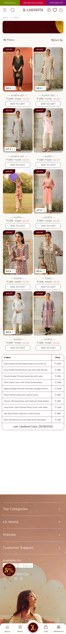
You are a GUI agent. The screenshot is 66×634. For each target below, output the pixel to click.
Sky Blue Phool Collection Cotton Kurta (22, 413)
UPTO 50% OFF (56, 3)
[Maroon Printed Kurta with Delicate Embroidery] (18, 252)
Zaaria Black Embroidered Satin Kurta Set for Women (25, 364)
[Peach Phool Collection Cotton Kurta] (48, 191)
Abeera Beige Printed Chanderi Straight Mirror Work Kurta (25, 388)
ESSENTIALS (10, 3)
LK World (10, 522)
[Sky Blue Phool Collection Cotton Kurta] (18, 313)
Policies (9, 535)
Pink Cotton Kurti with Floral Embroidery (23, 382)
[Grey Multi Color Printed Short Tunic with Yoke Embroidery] (48, 252)
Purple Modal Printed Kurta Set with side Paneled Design (23, 376)
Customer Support (18, 548)
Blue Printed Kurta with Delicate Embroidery (25, 420)
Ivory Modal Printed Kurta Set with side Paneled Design (26, 370)
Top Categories (15, 509)
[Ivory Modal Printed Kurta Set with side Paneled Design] (48, 69)
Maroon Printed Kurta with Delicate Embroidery (26, 401)
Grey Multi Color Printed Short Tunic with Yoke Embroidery (25, 407)
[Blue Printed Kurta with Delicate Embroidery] (48, 313)
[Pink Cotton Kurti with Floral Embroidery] (48, 130)
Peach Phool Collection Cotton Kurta (21, 395)
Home (5, 17)
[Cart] (61, 10)
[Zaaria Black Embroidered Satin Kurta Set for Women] (18, 69)
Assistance (59, 631)
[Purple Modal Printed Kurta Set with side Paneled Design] (18, 130)
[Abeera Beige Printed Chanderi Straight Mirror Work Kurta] (18, 191)
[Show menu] (4, 10)
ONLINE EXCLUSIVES (33, 3)
